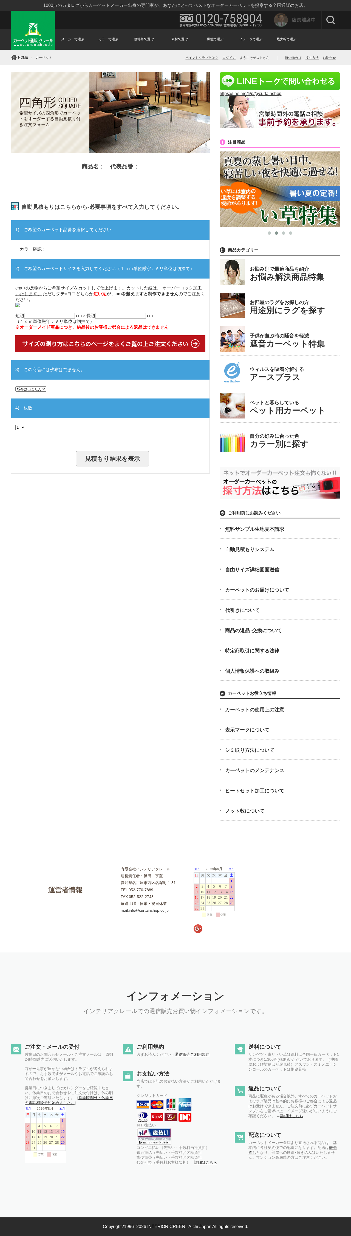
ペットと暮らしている (288, 407)
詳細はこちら (205, 1162)
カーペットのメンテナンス (254, 770)
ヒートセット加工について (254, 790)
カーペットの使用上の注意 (254, 709)
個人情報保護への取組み (252, 671)
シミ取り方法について (249, 750)
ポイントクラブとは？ (201, 58)
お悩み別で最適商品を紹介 (287, 273)
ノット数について (245, 811)
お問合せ (329, 58)
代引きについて (242, 610)
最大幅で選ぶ (286, 39)
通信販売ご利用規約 (192, 1054)
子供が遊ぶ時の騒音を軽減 (287, 340)
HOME (23, 57)
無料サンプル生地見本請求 (254, 529)
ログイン (229, 58)
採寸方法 (312, 58)
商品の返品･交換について (253, 630)
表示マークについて (247, 730)
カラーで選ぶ (108, 39)
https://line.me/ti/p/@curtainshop (250, 93)
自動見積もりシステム (249, 549)
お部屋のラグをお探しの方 (287, 307)
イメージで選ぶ (250, 39)
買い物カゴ (293, 58)
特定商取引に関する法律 (252, 650)
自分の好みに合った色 (279, 440)
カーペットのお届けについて (257, 590)
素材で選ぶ (179, 39)
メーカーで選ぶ (72, 39)
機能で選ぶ (215, 39)
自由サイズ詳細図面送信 (252, 569)
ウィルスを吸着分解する (277, 374)
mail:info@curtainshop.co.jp (145, 910)
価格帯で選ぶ (144, 39)
